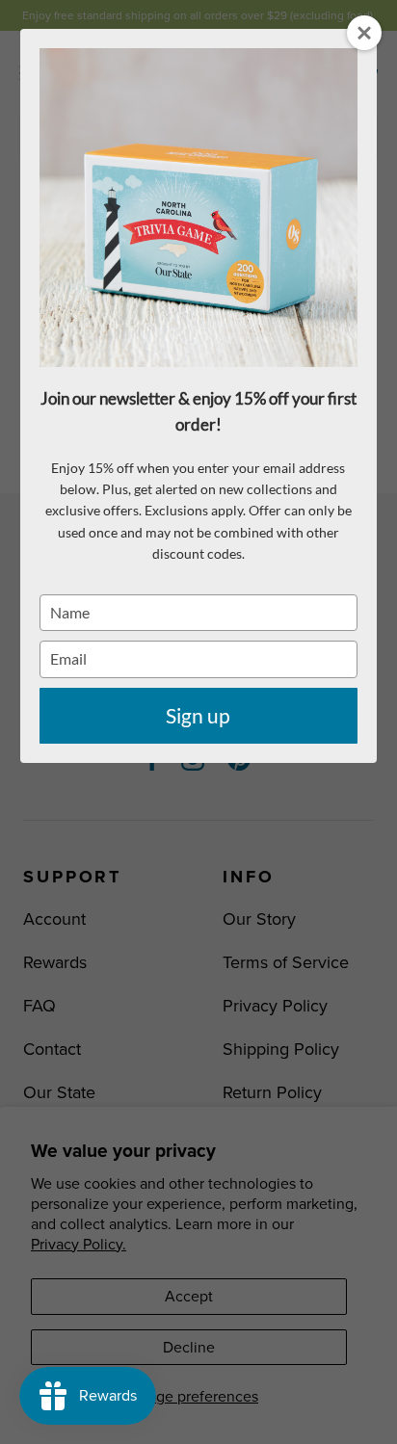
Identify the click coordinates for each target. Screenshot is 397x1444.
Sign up (198, 715)
